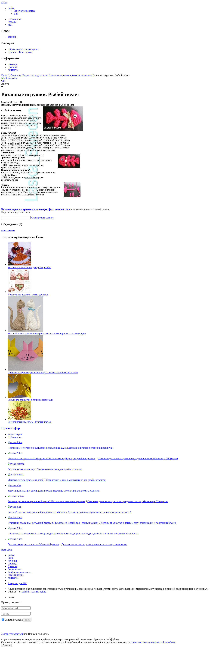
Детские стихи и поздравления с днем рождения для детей (99, 512)
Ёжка (4, 2)
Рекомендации (15, 575)
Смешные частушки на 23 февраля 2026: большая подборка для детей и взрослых (51, 458)
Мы (10, 24)
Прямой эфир (10, 428)
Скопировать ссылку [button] (42, 217)
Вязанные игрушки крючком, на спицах (71, 75)
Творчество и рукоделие (35, 75)
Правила (12, 67)
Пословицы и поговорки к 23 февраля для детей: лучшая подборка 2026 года (49, 533)
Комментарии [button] (15, 434)
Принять (6, 645)
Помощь (12, 64)
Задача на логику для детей (22, 490)
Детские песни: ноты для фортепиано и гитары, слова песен (94, 544)
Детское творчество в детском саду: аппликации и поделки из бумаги (138, 522)
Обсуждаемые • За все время (23, 49)
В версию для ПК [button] (17, 583)
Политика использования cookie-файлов (153, 642)
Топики (12, 36)
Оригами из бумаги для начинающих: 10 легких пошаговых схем (43, 372)
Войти (11, 555)
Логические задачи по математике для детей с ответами (76, 480)
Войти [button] (11, 597)
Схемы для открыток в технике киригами (30, 399)
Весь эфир (6, 549)
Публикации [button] (14, 437)
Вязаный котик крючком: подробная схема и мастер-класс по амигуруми (47, 333)
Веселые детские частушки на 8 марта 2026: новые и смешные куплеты (46, 501)
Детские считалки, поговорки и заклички (90, 447)
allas (18, 485)
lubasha (20, 463)
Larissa (20, 496)
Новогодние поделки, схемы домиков (28, 294)
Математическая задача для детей (25, 480)
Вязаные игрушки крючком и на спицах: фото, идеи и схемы (36, 209)
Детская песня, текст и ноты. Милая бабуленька (33, 544)
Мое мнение (8, 230)
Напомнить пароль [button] (38, 634)
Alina (19, 442)
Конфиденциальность (19, 572)
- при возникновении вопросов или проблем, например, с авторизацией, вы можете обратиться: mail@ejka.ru (60, 639)
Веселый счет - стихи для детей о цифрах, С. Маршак (36, 512)
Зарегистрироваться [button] (24, 10)
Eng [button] (16, 13)
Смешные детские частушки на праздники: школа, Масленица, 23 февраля (138, 458)
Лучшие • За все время (20, 52)
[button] (11, 8)
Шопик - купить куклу (34, 591)
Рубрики (12, 560)
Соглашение (14, 569)
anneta (19, 474)
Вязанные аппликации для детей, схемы (29, 267)
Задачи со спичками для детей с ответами (59, 469)
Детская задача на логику (21, 469)
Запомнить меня (14, 619)
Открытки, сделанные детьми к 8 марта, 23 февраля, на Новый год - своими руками (53, 522)
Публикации (14, 19)
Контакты (13, 69)
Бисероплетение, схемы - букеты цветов (29, 422)
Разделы (12, 22)
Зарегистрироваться (12, 634)
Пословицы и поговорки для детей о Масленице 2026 (37, 447)
